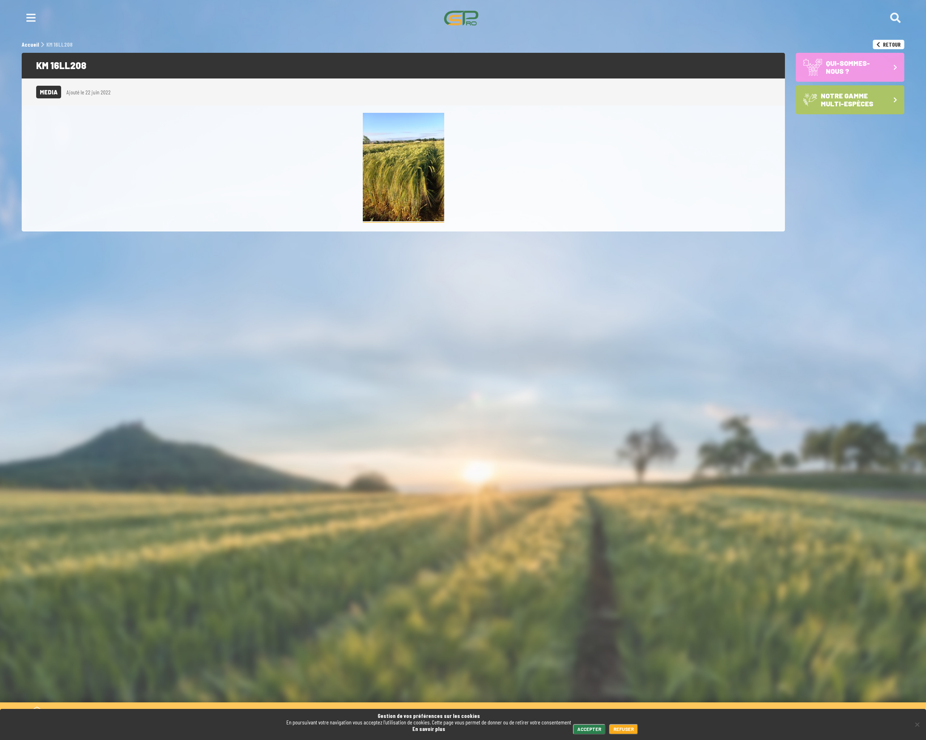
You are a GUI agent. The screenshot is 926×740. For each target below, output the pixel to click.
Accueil (483, 688)
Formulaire (234, 664)
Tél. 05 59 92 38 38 (179, 664)
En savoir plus (428, 728)
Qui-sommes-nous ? (526, 688)
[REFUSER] (917, 724)
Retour (891, 44)
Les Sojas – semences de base (597, 688)
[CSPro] (461, 18)
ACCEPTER (589, 729)
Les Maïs (567, 674)
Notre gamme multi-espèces (593, 664)
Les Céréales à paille (584, 681)
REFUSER (623, 729)
